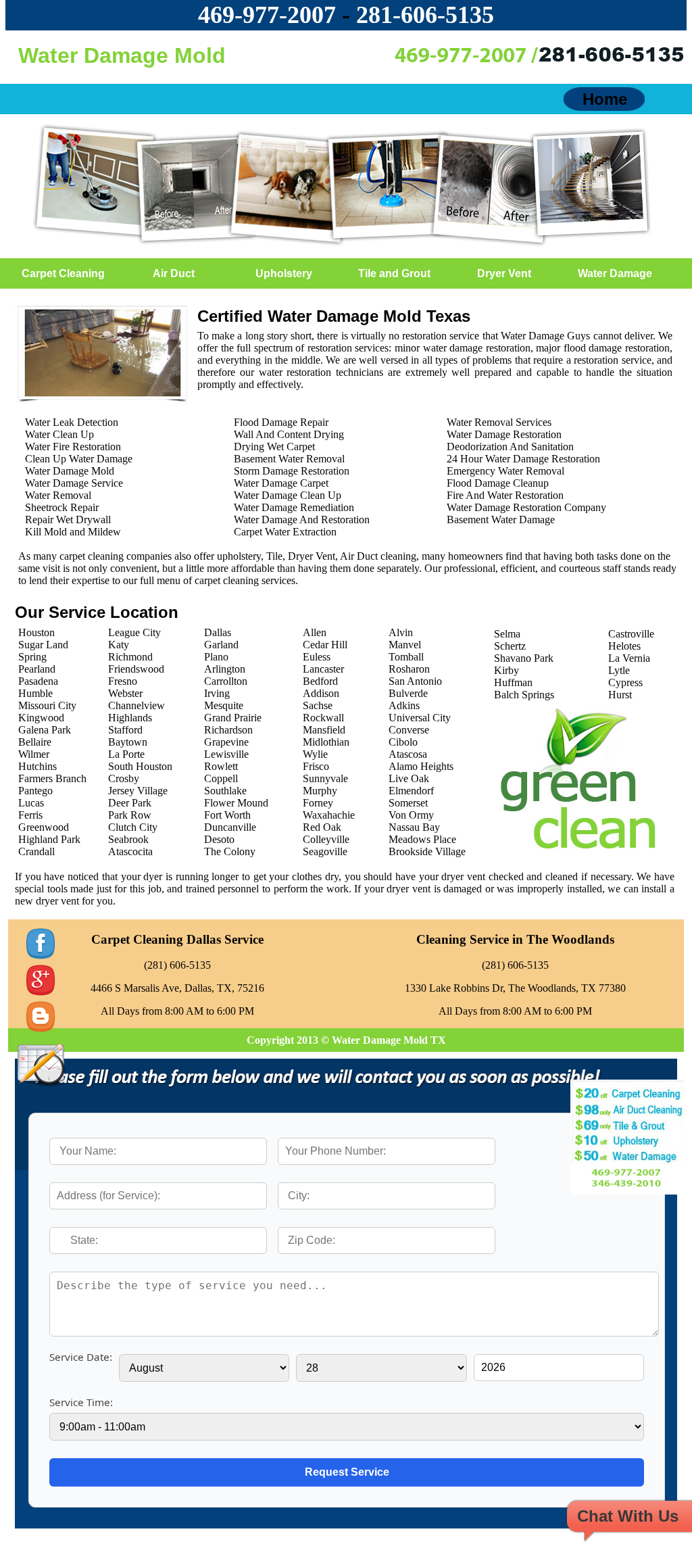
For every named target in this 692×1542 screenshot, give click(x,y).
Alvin (401, 632)
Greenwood (43, 827)
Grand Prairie (233, 717)
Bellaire (34, 742)
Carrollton (225, 681)
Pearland (36, 669)
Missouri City (47, 705)
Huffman (513, 682)
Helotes (624, 646)
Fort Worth (227, 815)
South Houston (140, 766)
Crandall (36, 851)
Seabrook (128, 839)
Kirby (506, 670)
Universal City (420, 717)
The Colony (229, 851)
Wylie (315, 754)
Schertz (510, 646)
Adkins (404, 705)
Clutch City (132, 827)
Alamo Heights (421, 766)
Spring (32, 656)
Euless (316, 656)
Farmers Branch (52, 778)
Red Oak (322, 827)
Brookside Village (427, 851)
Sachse (317, 705)
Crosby (123, 778)
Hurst (620, 694)
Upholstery (283, 273)
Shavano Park (523, 658)
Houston (36, 632)
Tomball (406, 656)
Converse (409, 730)
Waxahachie (329, 815)
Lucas (31, 803)
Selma (507, 634)
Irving (217, 693)
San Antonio (415, 681)
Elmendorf (411, 790)
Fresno (122, 681)
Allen (314, 632)
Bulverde (408, 693)
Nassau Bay (414, 827)
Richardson (228, 730)
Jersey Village (138, 790)
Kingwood (41, 717)
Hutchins (37, 766)
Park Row (129, 815)
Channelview (136, 705)
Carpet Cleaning (63, 273)
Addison (321, 693)
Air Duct (174, 273)
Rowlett (221, 766)
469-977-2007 (267, 14)
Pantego (35, 790)
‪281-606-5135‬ (425, 14)
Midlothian (326, 742)
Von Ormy (411, 815)
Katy (118, 644)
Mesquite (223, 705)
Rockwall (323, 717)
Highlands (130, 717)
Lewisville (226, 754)
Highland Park (49, 839)
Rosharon (409, 669)
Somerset (408, 803)
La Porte (126, 754)
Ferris (30, 815)
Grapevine (226, 742)
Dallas (217, 632)
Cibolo (403, 742)
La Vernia (629, 658)
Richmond (130, 656)
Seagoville (325, 851)
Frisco (316, 766)
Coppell (221, 778)
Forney (318, 803)
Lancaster (323, 669)
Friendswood (136, 669)
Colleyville (326, 839)
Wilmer (33, 754)
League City (134, 632)
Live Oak (409, 778)
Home (605, 99)
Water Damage (615, 273)
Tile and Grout (394, 273)
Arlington (224, 669)
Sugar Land (43, 644)
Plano (216, 656)
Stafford (125, 730)
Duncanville (230, 827)
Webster (125, 693)
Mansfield (324, 730)
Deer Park (129, 803)
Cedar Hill (325, 644)
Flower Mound (236, 803)
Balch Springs (524, 694)
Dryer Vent (504, 273)
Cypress (625, 682)
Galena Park (44, 730)
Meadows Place (422, 839)
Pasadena (38, 681)
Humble (35, 693)
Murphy (320, 790)
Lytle (619, 670)
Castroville (631, 634)
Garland (221, 644)
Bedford (320, 681)
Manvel (405, 644)
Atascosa (408, 754)
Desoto (219, 839)
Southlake (225, 790)
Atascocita (130, 851)
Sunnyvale (325, 778)
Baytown (127, 742)
